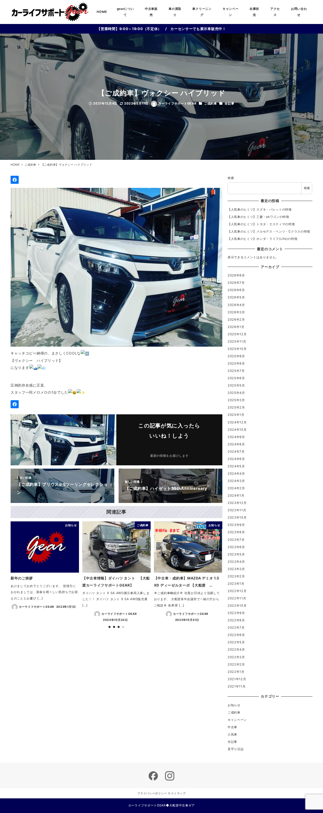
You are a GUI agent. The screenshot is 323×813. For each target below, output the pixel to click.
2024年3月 (236, 481)
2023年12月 (237, 503)
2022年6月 (236, 635)
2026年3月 (236, 312)
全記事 (229, 103)
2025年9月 (236, 356)
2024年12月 (237, 422)
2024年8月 (236, 444)
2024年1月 (236, 495)
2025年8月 (236, 363)
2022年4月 (236, 649)
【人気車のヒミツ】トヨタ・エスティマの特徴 (261, 224)
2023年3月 (236, 569)
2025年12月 (237, 334)
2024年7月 (236, 451)
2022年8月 (236, 620)
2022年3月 (236, 657)
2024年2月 (236, 488)
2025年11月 (237, 341)
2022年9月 (236, 613)
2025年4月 (236, 393)
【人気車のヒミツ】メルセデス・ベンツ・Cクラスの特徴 (269, 231)
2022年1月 (236, 672)
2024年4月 (236, 473)
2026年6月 (236, 290)
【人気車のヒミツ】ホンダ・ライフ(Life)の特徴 (263, 239)
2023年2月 (236, 576)
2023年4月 (236, 562)
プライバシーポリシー (152, 793)
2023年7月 (236, 540)
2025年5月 (236, 385)
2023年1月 (236, 584)
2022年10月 (237, 605)
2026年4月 (236, 305)
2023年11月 (237, 510)
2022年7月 (236, 627)
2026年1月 (236, 327)
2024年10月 (237, 429)
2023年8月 (236, 532)
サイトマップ (176, 793)
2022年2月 (236, 664)
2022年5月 (236, 642)
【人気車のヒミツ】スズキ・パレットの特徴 (260, 209)
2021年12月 (237, 679)
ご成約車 (210, 103)
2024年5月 (236, 466)
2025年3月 (236, 400)
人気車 (232, 734)
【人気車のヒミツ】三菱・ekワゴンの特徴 (258, 217)
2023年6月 (236, 547)
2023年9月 (236, 525)
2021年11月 (237, 686)
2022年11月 (237, 598)
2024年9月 (236, 437)
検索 (231, 178)
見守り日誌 (236, 749)
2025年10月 (237, 349)
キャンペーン (237, 720)
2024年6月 (236, 459)
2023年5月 (236, 554)
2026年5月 (236, 297)
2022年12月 (237, 591)
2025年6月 (236, 378)
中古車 (232, 727)
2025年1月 (236, 415)
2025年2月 (236, 407)
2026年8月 (236, 275)
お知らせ (234, 705)
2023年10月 (237, 517)
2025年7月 (236, 371)
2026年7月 (236, 283)
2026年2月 (236, 319)
